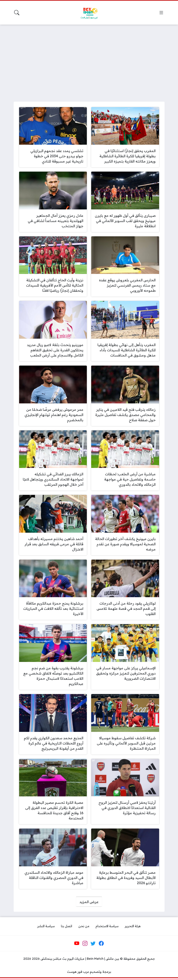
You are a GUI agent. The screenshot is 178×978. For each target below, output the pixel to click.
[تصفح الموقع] (161, 12)
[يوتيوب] (76, 943)
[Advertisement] (89, 60)
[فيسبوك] (101, 943)
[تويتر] (93, 943)
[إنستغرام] (84, 943)
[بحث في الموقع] (17, 12)
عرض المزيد (89, 902)
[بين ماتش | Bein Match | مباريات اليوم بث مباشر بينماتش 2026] (89, 12)
